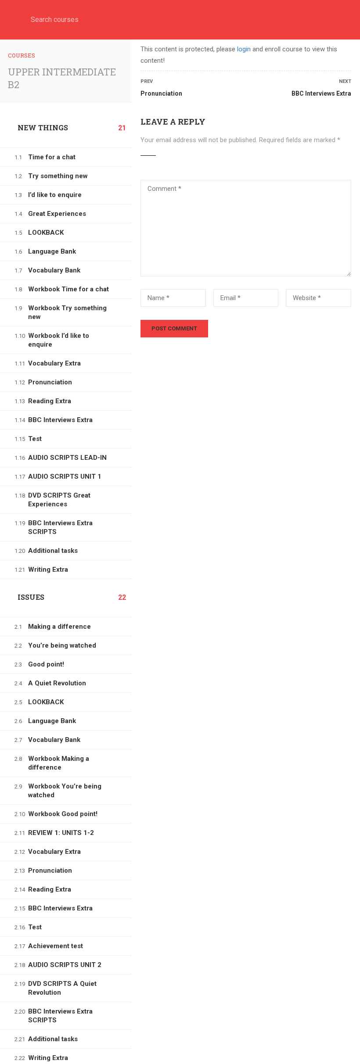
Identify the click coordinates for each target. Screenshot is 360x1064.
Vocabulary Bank (54, 270)
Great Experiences (57, 214)
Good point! (46, 664)
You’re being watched (62, 645)
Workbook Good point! (62, 814)
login (244, 49)
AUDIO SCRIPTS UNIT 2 (64, 965)
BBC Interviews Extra (60, 420)
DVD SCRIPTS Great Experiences (59, 499)
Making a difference (59, 627)
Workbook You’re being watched (64, 790)
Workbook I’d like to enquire (58, 340)
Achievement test (55, 946)
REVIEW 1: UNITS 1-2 (61, 833)
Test (35, 439)
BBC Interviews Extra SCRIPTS (60, 527)
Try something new (58, 176)
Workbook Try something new (67, 312)
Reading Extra (49, 401)
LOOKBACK (46, 232)
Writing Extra (48, 569)
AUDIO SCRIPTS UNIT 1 (64, 476)
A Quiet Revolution (57, 683)
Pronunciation (50, 382)
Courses (21, 55)
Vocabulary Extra (54, 363)
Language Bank (52, 251)
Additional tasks (53, 551)
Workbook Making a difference (58, 763)
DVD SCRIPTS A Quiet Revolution (62, 988)
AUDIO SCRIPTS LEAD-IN (67, 458)
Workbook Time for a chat (68, 289)
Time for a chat (52, 157)
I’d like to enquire (55, 195)
